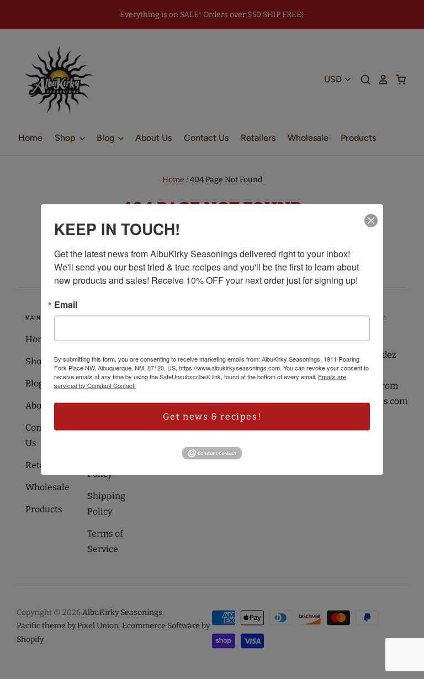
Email (65, 304)
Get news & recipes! (212, 416)
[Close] (371, 221)
